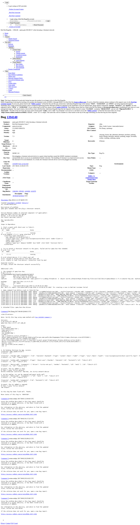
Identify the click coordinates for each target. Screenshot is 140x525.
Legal (10, 90)
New (6, 35)
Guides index (12, 83)
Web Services (12, 87)
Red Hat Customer (14, 16)
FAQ (9, 81)
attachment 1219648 (14, 203)
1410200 (15, 164)
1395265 (21, 191)
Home (6, 33)
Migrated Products (13, 92)
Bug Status (19, 64)
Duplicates (19, 57)
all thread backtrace (18, 196)
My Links (7, 42)
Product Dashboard (14, 69)
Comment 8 (4, 311)
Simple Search (12, 38)
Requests (11, 46)
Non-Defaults (20, 67)
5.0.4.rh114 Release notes (16, 80)
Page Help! (11, 73)
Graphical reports (21, 55)
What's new (11, 76)
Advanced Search (13, 40)
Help (6, 71)
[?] (5, 97)
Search (7, 37)
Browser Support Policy (15, 78)
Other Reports (17, 58)
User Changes (20, 60)
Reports (11, 47)
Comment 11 (5, 418)
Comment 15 (5, 498)
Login (6, 2)
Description (4, 200)
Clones (6, 164)
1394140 (12, 117)
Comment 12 (5, 438)
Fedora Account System (16, 9)
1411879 (33, 191)
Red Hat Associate (14, 12)
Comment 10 (5, 398)
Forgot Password (14, 23)
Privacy (3, 523)
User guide (11, 85)
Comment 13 (5, 458)
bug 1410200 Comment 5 (43, 317)
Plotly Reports (17, 62)
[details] (25, 203)
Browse (10, 44)
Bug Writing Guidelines (15, 75)
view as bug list (23, 164)
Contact (10, 88)
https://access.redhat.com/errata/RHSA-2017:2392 (19, 414)
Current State (16, 49)
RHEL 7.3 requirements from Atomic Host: (92, 177)
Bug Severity (20, 66)
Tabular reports (20, 53)
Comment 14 (5, 478)
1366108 (15, 191)
